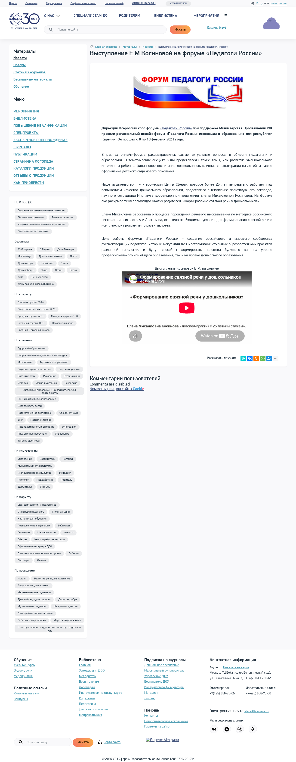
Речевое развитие (63, 217)
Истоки (22, 578)
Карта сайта (112, 742)
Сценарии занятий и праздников (37, 505)
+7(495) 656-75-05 (222, 693)
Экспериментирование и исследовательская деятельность (49, 392)
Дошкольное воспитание (161, 665)
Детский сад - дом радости (34, 599)
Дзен (227, 729)
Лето (21, 277)
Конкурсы (21, 699)
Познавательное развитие (33, 231)
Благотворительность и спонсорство (39, 553)
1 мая (64, 263)
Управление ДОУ (156, 676)
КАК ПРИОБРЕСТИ (28, 183)
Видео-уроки (23, 670)
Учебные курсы (24, 665)
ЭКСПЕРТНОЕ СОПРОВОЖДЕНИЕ (40, 140)
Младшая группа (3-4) (64, 316)
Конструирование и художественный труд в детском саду (49, 629)
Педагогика (87, 704)
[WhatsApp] (262, 358)
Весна (73, 270)
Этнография (69, 427)
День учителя (39, 277)
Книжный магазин (26, 693)
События (74, 553)
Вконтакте (214, 729)
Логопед (68, 459)
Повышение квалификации (34, 525)
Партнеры (23, 560)
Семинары (31, 3)
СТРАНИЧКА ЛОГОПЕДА (33, 162)
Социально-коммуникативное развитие (41, 210)
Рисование (49, 376)
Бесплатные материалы (32, 79)
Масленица (24, 256)
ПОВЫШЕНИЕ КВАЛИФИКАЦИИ (40, 126)
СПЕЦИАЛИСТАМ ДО (91, 16)
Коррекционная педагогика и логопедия (42, 355)
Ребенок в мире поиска (32, 620)
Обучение (21, 87)
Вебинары (64, 525)
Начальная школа (62, 323)
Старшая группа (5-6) (30, 302)
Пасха (73, 256)
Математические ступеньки (34, 592)
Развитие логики (41, 420)
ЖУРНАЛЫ (22, 147)
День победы (25, 270)
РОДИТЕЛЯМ (129, 16)
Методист (65, 473)
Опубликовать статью (83, 3)
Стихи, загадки (61, 511)
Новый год (47, 263)
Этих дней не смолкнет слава (35, 613)
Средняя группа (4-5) (30, 316)
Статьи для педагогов (31, 511)
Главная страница (106, 47)
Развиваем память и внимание (36, 427)
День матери (25, 263)
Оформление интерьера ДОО (35, 546)
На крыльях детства (65, 606)
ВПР (20, 420)
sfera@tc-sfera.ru (256, 711)
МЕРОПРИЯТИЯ (26, 111)
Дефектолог (25, 486)
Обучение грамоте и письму (34, 369)
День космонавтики (50, 256)
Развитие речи (26, 376)
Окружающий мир (69, 369)
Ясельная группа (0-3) (31, 323)
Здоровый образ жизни (31, 348)
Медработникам (90, 715)
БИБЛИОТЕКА (24, 119)
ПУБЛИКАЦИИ (25, 154)
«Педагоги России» (176, 128)
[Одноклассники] (256, 358)
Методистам (87, 676)
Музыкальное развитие (54, 362)
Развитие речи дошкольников (52, 578)
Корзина (217, 28)
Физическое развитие (31, 217)
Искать (180, 29)
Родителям (87, 698)
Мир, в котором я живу (67, 620)
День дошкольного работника (36, 284)
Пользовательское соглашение (166, 721)
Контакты (151, 716)
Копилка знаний (114, 3)
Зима (44, 270)
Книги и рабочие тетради (49, 539)
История (23, 383)
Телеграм (240, 729)
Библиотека (165, 16)
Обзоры (19, 65)
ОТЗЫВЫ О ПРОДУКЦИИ (33, 176)
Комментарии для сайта (117, 389)
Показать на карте (236, 667)
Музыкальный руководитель (35, 466)
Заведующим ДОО (92, 670)
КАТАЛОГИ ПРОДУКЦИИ (33, 169)
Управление (62, 433)
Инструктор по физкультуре (34, 473)
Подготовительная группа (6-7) (36, 309)
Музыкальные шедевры (32, 606)
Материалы (130, 47)
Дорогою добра (67, 599)
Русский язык (72, 376)
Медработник (45, 480)
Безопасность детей (30, 406)
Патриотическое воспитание (35, 413)
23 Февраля (25, 249)
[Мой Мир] (269, 358)
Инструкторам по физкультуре (100, 693)
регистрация (278, 3)
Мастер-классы (46, 532)
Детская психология (93, 709)
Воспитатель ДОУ (156, 682)
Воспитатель (47, 459)
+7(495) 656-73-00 (258, 693)
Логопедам (87, 687)
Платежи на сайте (157, 726)
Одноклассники (253, 729)
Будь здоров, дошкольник (33, 585)
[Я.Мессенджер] (243, 358)
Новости (20, 58)
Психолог (23, 480)
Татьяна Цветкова (29, 440)
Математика (25, 362)
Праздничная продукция (32, 433)
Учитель (45, 486)
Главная (85, 665)
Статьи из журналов (29, 72)
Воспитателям (89, 682)
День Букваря (65, 249)
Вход (259, 3)
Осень (58, 270)
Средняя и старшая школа (33, 330)
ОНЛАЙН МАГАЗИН (144, 3)
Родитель (66, 480)
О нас (49, 16)
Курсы (13, 3)
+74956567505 (178, 3)
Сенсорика (71, 383)
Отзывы (41, 560)
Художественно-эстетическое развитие (41, 224)
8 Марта (44, 249)
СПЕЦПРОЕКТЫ (26, 133)
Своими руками (68, 413)
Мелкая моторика (46, 383)
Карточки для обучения (32, 518)
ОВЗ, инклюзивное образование (37, 399)
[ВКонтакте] (250, 358)
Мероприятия (54, 3)
